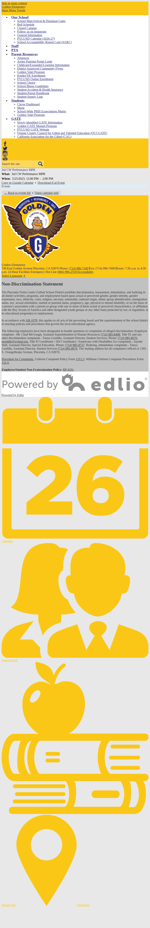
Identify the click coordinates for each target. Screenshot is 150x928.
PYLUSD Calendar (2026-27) (36, 38)
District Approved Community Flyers (40, 68)
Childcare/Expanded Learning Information (43, 65)
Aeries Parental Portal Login (34, 61)
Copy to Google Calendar (17, 182)
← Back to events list (17, 193)
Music (21, 107)
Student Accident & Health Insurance (40, 89)
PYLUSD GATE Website (33, 129)
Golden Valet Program (31, 72)
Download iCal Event (51, 182)
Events (6, 186)
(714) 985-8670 (127, 338)
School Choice (26, 82)
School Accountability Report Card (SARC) (44, 42)
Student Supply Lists (30, 96)
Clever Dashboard (28, 104)
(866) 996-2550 (67, 272)
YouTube (5, 158)
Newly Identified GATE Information (39, 122)
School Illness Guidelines (32, 86)
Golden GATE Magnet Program (37, 126)
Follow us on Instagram (31, 31)
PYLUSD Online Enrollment (35, 79)
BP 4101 (68, 369)
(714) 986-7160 (78, 268)
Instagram (5, 153)
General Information (29, 35)
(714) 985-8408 (110, 334)
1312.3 (80, 359)
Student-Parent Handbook (33, 93)
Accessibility (86, 272)
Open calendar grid (46, 193)
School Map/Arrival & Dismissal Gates (41, 21)
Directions (83, 905)
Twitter (5, 148)
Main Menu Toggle (13, 10)
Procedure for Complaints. (18, 359)
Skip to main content (14, 3)
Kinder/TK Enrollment (31, 75)
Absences (23, 58)
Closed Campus (27, 28)
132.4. (5, 362)
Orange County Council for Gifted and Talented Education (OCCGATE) (62, 133)
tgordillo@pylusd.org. (15, 341)
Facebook (5, 144)
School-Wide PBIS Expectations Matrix (41, 111)
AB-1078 (31, 320)
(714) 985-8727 (75, 345)
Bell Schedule (25, 24)
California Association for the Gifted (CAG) (44, 136)
